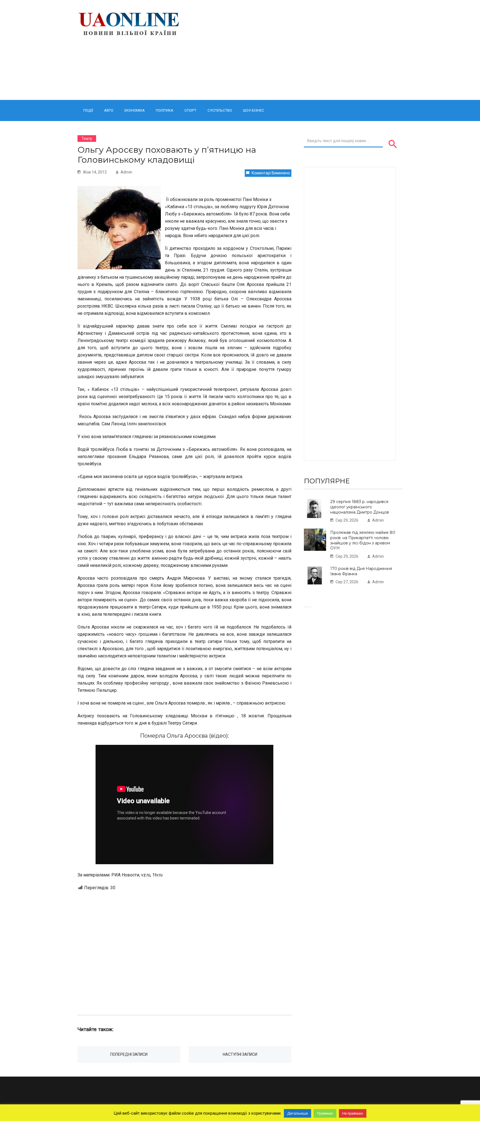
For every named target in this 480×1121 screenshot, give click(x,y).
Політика (164, 110)
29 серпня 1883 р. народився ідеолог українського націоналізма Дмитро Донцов (359, 506)
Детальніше (297, 1113)
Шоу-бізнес (253, 110)
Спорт (190, 110)
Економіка (134, 110)
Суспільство (220, 110)
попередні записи (129, 1054)
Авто (108, 110)
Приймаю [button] (325, 1113)
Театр (86, 138)
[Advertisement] (296, 50)
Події (88, 110)
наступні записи (240, 1054)
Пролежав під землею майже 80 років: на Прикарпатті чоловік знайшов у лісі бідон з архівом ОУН (362, 540)
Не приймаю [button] (352, 1113)
